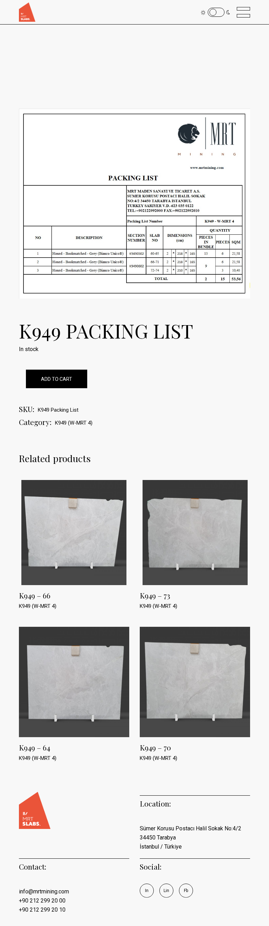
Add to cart (56, 379)
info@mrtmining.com (44, 891)
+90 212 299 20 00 (42, 900)
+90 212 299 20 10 (42, 909)
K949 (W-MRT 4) (73, 423)
